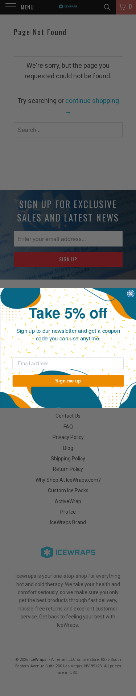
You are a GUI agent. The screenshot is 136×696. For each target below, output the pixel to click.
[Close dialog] (131, 294)
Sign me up (68, 380)
